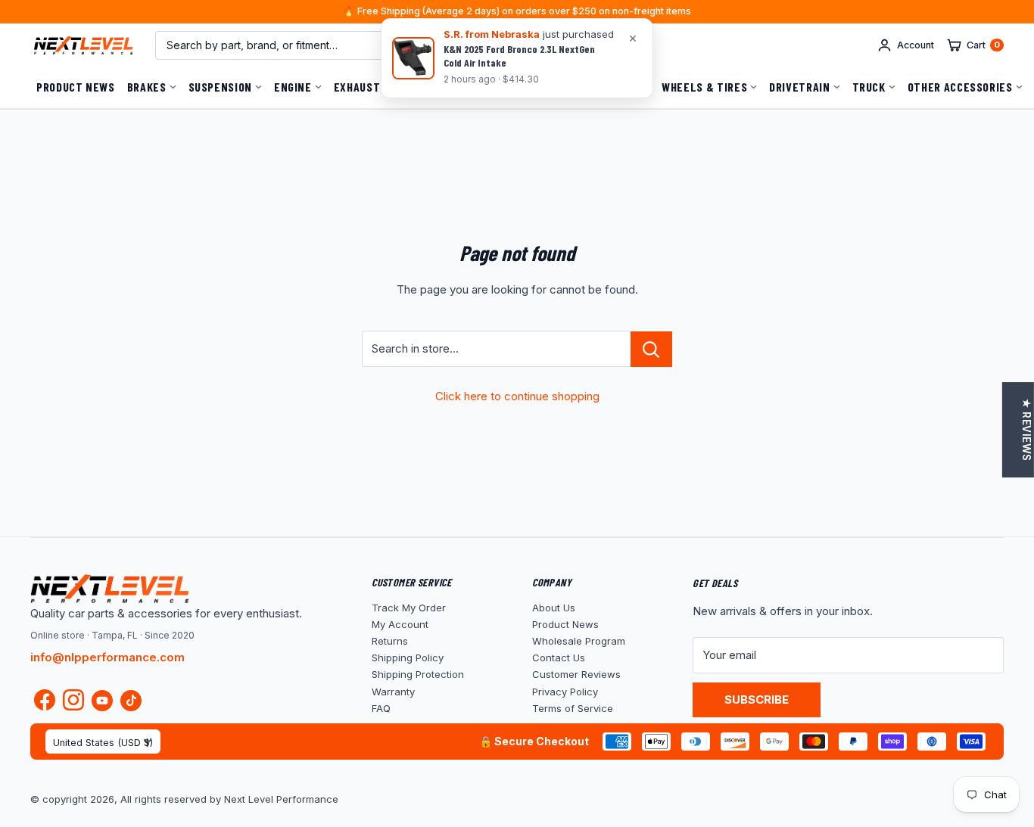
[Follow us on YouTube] (102, 700)
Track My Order (409, 608)
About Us (553, 608)
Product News (75, 86)
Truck (869, 86)
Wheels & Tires (704, 86)
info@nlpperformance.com (107, 657)
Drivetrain (799, 86)
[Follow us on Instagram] (73, 703)
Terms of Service (572, 708)
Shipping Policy (408, 657)
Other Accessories (960, 86)
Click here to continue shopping (517, 396)
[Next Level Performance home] (109, 588)
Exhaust (357, 86)
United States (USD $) (103, 742)
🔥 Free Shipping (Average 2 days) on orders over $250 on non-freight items (517, 12)
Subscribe (756, 699)
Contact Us (558, 657)
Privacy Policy (565, 692)
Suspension (220, 86)
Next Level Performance (281, 799)
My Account (400, 624)
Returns (390, 641)
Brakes (147, 86)
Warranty (393, 692)
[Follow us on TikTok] (131, 700)
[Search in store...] (651, 348)
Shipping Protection (418, 674)
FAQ (381, 708)
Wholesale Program (578, 641)
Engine (293, 86)
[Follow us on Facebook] (44, 703)
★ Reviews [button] (1026, 430)
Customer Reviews (576, 674)
